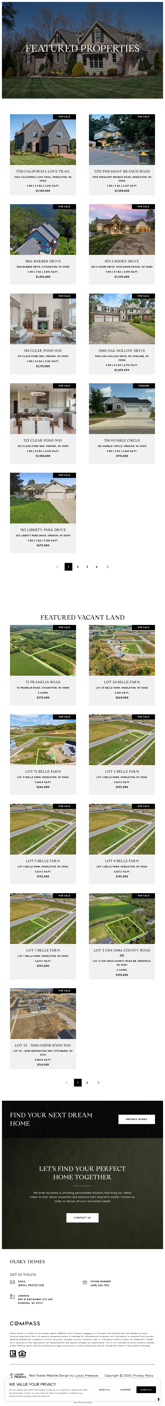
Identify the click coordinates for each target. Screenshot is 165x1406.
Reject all (104, 1389)
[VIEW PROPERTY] (43, 150)
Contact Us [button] (82, 1217)
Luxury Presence (86, 1375)
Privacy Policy (143, 1375)
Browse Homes (136, 1119)
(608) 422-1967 (100, 1285)
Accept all (146, 1389)
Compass (87, 1333)
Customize (125, 1389)
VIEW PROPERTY (43, 153)
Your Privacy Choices (82, 1402)
